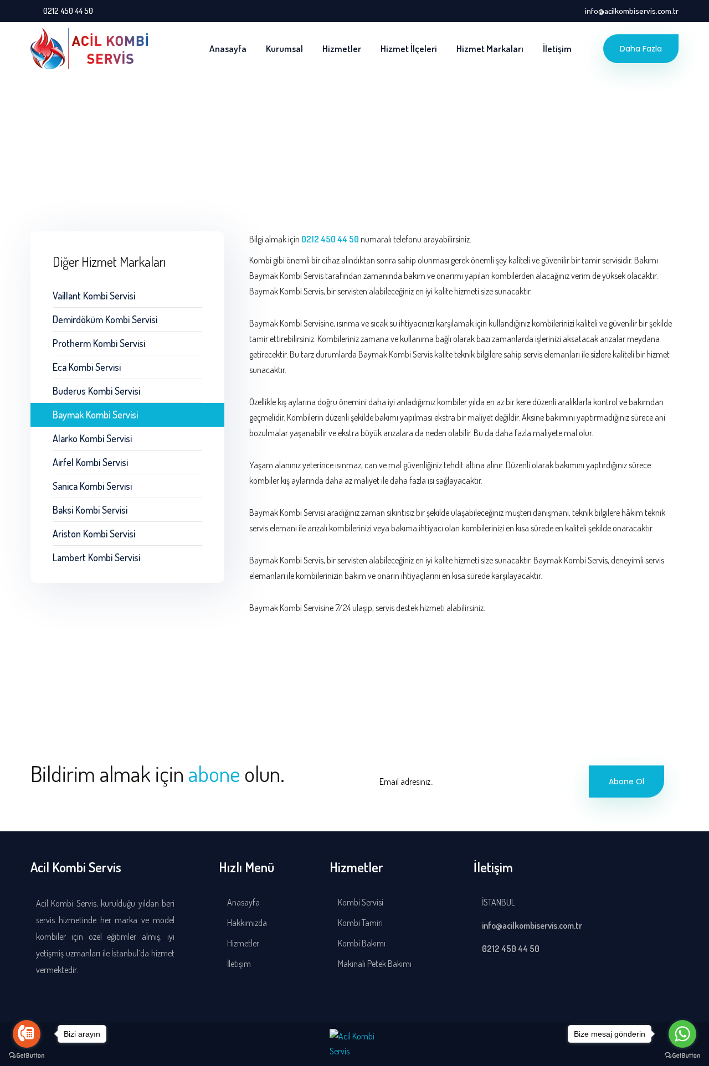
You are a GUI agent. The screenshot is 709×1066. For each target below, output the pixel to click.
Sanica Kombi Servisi (92, 486)
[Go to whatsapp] (682, 1034)
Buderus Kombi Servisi (96, 391)
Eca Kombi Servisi (87, 367)
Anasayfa (227, 48)
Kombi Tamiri (359, 922)
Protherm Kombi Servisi (99, 343)
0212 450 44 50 (68, 11)
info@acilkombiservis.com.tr (632, 11)
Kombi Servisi (359, 902)
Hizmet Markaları (489, 48)
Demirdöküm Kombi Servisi (105, 319)
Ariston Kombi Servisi (94, 533)
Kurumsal (284, 48)
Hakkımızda (246, 922)
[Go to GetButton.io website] (26, 1055)
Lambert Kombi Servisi (96, 557)
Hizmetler (341, 48)
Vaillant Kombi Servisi (94, 295)
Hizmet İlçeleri (409, 48)
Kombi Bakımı (361, 943)
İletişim (557, 48)
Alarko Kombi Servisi (92, 438)
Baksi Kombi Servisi (90, 510)
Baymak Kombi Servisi (95, 414)
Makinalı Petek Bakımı (374, 963)
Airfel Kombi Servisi (90, 462)
